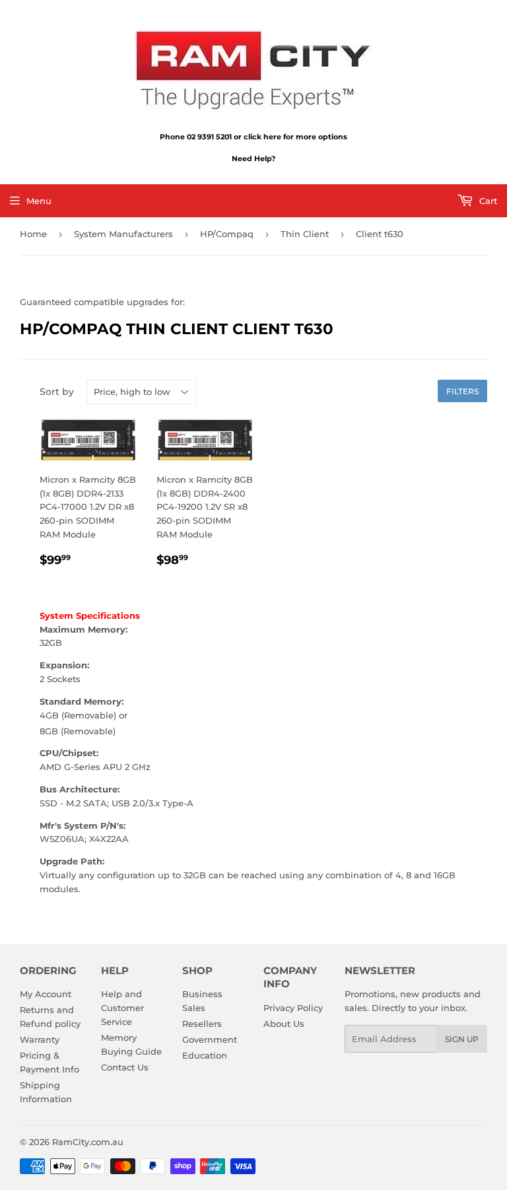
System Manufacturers (123, 233)
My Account (45, 994)
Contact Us (125, 1067)
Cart (487, 200)
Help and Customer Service (122, 1008)
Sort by (57, 392)
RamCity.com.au (87, 1142)
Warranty (39, 1039)
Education (204, 1055)
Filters (462, 391)
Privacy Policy (293, 1007)
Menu (38, 200)
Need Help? (253, 158)
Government (209, 1039)
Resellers (202, 1023)
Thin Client (305, 233)
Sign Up (462, 1039)
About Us (283, 1023)
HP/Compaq (227, 233)
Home (33, 233)
